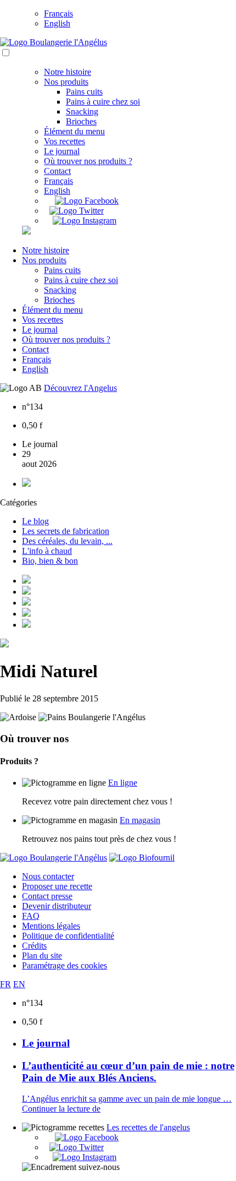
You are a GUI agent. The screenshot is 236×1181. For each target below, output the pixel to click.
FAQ (31, 916)
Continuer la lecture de (61, 1108)
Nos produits (66, 81)
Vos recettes (64, 141)
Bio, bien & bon (50, 560)
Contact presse (47, 896)
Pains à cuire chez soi (103, 101)
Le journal (62, 151)
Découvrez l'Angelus (80, 388)
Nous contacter (48, 876)
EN (19, 984)
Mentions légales (51, 925)
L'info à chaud (47, 551)
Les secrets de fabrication (65, 531)
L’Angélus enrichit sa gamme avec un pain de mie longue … (127, 1098)
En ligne (122, 782)
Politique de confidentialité (68, 935)
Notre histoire (67, 72)
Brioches (81, 121)
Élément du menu (74, 131)
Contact (57, 171)
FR (5, 984)
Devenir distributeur (56, 906)
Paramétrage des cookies (64, 965)
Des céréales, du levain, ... (67, 541)
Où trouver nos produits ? (88, 161)
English (57, 23)
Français (58, 13)
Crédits (34, 945)
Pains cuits (84, 91)
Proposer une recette (57, 886)
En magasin (140, 820)
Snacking (82, 111)
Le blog (35, 521)
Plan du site (42, 955)
